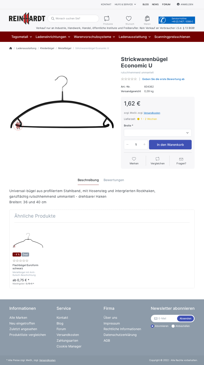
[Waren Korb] (150, 18)
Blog (146, 4)
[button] (126, 144)
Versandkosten (152, 112)
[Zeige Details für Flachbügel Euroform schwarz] (28, 241)
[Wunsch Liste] (133, 18)
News (155, 4)
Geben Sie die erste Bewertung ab (163, 79)
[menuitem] (21, 37)
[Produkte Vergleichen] (112, 18)
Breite (127, 125)
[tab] (88, 180)
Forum (166, 4)
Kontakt (106, 4)
